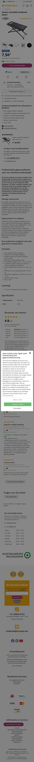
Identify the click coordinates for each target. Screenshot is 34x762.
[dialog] (17, 381)
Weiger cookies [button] (17, 399)
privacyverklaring (8, 395)
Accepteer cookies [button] (17, 404)
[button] (17, 408)
